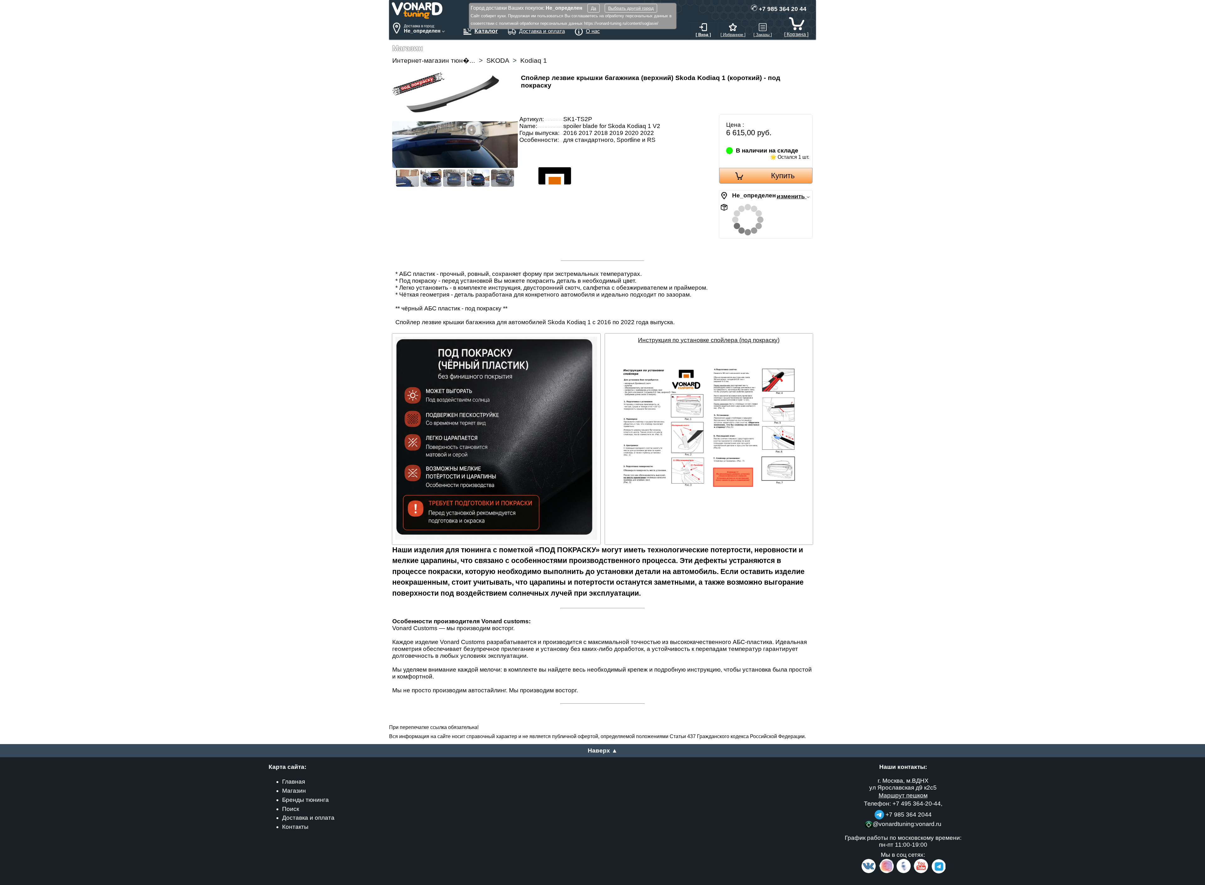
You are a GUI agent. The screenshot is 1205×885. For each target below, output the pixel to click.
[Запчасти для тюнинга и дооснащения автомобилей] (417, 17)
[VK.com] (868, 872)
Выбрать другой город (631, 8)
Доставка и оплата (308, 817)
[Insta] (886, 872)
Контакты (295, 826)
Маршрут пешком (903, 795)
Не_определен (754, 195)
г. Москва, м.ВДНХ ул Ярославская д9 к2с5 (903, 784)
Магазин (294, 790)
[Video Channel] (921, 872)
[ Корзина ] (796, 34)
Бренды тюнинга (305, 799)
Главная (293, 781)
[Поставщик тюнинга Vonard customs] (557, 201)
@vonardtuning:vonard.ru (907, 824)
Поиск (290, 809)
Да (593, 8)
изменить (791, 196)
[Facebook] (903, 872)
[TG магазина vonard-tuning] (879, 814)
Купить (783, 175)
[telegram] (937, 872)
